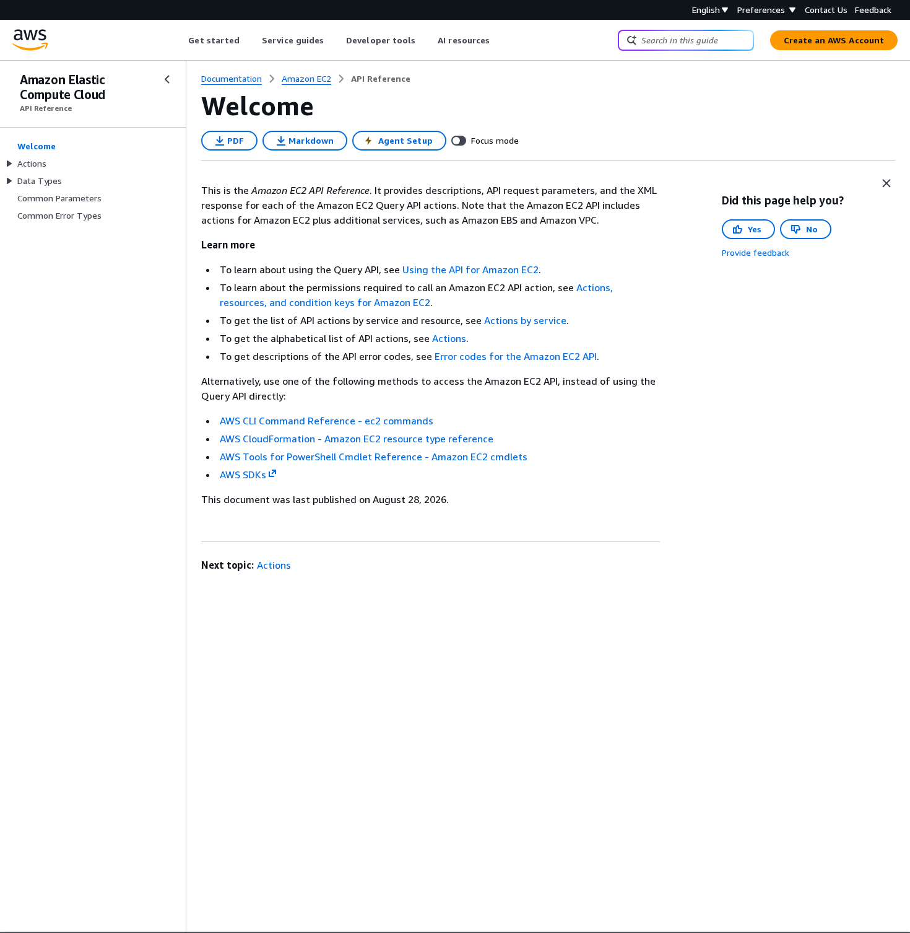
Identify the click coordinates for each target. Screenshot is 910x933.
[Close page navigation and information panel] (886, 183)
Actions (449, 338)
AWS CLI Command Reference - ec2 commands (326, 420)
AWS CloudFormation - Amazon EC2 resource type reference (356, 438)
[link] (380, 78)
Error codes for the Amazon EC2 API (516, 356)
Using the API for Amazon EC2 (470, 269)
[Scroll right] (499, 40)
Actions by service (525, 320)
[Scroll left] (179, 40)
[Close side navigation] (167, 79)
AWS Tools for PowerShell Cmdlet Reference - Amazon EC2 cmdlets (373, 456)
